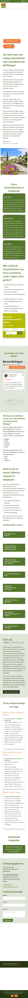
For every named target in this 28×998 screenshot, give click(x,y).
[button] (4, 390)
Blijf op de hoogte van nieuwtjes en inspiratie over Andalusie (14, 849)
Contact (9, 46)
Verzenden (7, 920)
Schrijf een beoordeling (18, 367)
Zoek (19, 333)
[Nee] (26, 994)
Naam (5, 895)
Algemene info (17, 722)
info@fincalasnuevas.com (11, 887)
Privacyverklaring (15, 965)
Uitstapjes (17, 800)
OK (12, 995)
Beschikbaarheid (12, 41)
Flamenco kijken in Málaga (12, 796)
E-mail (5, 902)
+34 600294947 (7, 885)
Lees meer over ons (11, 692)
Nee (16, 995)
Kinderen (15, 762)
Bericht (5, 909)
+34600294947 (5, 1)
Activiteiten (16, 798)
